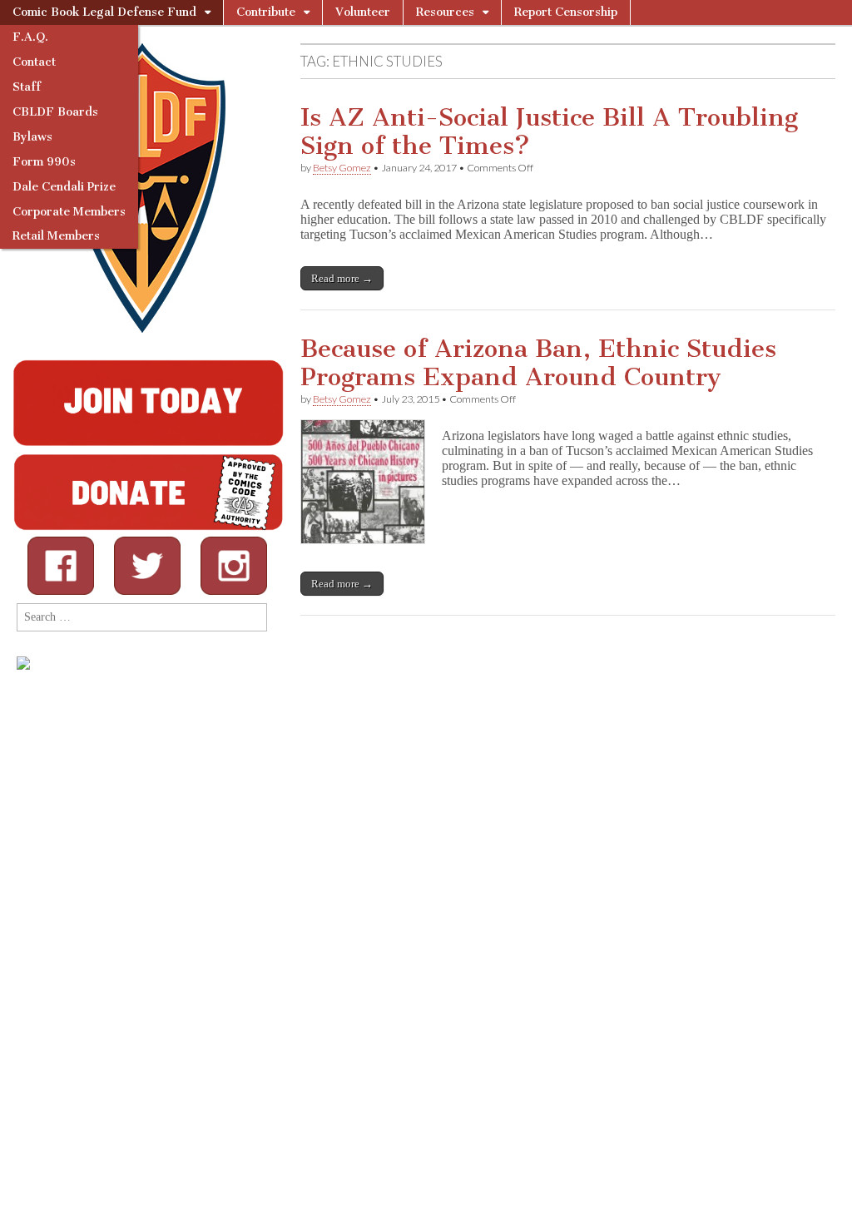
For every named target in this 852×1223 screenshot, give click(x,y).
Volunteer (362, 12)
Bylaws (32, 137)
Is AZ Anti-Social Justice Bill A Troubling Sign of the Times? (549, 131)
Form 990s (44, 162)
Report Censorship (565, 12)
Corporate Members (69, 212)
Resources (445, 12)
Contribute (265, 12)
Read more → (342, 278)
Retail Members (56, 236)
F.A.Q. (30, 37)
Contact (34, 62)
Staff (26, 87)
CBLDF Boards (55, 112)
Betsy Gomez (342, 167)
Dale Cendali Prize (64, 187)
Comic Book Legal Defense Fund (104, 12)
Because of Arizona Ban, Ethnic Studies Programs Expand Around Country (538, 363)
